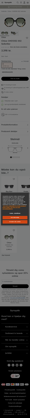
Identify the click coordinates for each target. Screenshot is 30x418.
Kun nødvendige (15, 217)
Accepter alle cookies (15, 221)
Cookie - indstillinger (15, 213)
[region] (15, 209)
